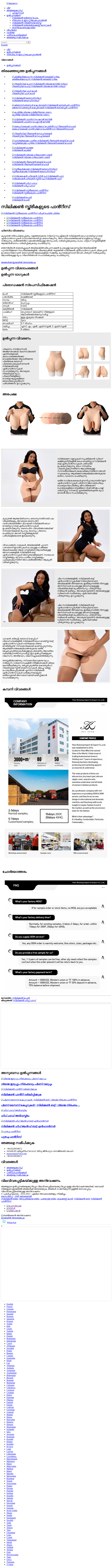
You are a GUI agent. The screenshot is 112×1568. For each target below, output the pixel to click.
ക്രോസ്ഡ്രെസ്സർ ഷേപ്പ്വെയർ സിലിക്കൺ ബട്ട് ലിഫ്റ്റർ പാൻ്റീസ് (45, 107)
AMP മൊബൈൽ (23, 1196)
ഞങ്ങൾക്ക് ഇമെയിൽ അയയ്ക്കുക (18, 262)
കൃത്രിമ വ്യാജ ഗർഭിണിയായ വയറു (30, 115)
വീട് (8, 8)
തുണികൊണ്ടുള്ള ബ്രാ (23, 27)
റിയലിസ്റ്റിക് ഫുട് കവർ (23, 93)
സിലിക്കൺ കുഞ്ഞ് (21, 150)
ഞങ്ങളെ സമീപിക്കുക (17, 37)
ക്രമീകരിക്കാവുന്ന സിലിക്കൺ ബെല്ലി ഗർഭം (35, 79)
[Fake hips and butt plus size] (23, 1078)
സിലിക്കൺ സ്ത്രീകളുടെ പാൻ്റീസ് (29, 193)
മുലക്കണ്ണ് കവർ (65, 1199)
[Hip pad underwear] (14, 1110)
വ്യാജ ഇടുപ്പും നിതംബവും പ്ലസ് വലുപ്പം (26, 1084)
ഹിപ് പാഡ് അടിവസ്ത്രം (15, 1115)
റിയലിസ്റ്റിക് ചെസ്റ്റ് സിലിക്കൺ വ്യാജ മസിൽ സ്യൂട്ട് (38, 86)
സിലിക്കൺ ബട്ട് (81, 1199)
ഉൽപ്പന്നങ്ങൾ (13, 15)
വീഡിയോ (12, 30)
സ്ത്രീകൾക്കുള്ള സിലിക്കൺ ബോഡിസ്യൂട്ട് (33, 171)
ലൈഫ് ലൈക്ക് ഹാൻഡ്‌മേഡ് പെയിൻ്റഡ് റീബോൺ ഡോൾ (42, 129)
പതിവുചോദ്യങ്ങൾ (17, 35)
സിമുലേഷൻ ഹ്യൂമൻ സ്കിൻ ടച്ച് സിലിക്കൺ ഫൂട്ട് (36, 178)
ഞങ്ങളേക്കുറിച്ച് (14, 10)
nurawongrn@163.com (17, 1153)
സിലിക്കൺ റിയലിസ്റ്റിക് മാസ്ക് (26, 23)
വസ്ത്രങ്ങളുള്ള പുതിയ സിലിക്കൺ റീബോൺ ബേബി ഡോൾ (42, 143)
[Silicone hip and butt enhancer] (24, 1121)
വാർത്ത (11, 32)
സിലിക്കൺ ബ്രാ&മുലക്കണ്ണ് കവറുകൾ (31, 25)
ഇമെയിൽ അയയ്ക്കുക (13, 1218)
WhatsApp (11, 1222)
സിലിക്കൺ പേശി (21, 200)
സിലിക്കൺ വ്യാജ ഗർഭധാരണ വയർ (31, 157)
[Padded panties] (10, 1131)
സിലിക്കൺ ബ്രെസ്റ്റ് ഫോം (25, 18)
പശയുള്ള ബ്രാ (48, 1199)
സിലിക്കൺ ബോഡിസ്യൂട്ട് (25, 100)
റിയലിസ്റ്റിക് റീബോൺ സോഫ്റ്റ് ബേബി (31, 136)
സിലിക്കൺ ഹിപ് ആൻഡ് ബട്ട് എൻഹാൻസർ (28, 1126)
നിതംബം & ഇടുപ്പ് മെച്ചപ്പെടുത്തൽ (29, 20)
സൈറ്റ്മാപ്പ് (7, 1196)
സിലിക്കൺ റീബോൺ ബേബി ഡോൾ (30, 164)
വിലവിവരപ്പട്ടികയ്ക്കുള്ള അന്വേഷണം (20, 1191)
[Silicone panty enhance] (19, 1089)
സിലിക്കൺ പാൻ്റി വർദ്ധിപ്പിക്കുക (21, 1094)
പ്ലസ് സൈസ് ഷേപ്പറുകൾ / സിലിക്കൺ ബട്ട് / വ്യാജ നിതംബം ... (40, 1105)
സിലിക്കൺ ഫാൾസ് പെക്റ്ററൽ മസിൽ (31, 122)
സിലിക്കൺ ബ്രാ (9, 1199)
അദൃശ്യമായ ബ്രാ (29, 1199)
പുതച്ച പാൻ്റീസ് (11, 1136)
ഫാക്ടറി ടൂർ (18, 13)
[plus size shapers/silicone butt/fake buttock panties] (39, 1100)
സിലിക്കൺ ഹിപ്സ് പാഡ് (23, 186)
